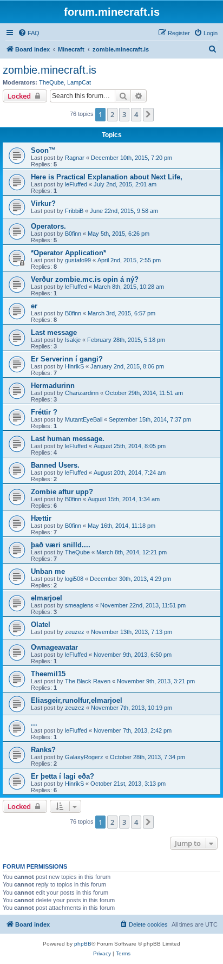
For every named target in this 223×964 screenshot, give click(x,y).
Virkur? (43, 203)
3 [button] (124, 114)
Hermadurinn (53, 385)
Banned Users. (55, 465)
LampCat (79, 82)
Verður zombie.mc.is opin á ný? (85, 279)
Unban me (48, 571)
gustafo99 (78, 260)
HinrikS (74, 366)
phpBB (82, 944)
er (34, 306)
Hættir (41, 518)
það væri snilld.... (60, 545)
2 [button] (112, 114)
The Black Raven (87, 681)
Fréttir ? (44, 412)
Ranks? (43, 750)
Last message (54, 332)
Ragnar (74, 157)
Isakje (73, 340)
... (34, 723)
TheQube (51, 82)
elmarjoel (46, 598)
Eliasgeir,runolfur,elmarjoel (76, 700)
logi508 (74, 578)
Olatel (40, 624)
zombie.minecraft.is (49, 70)
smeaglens (79, 605)
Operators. (48, 226)
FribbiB (74, 211)
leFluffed (76, 184)
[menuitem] (29, 33)
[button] (148, 114)
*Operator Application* (68, 253)
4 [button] (136, 114)
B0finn (73, 233)
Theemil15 (48, 674)
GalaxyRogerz (84, 757)
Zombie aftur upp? (62, 492)
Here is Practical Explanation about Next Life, (106, 177)
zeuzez (74, 632)
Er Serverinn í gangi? (67, 359)
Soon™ (43, 150)
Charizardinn (82, 393)
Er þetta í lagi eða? (62, 776)
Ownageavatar (54, 647)
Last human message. (67, 439)
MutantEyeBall (83, 419)
